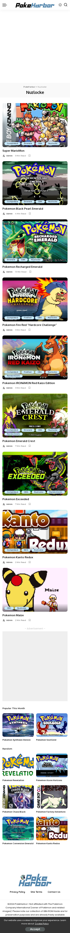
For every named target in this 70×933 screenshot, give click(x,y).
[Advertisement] (35, 46)
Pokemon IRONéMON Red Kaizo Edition (28, 383)
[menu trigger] (5, 5)
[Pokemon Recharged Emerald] (35, 241)
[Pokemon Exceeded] (35, 474)
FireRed (27, 318)
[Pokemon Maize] (35, 590)
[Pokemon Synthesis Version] (18, 725)
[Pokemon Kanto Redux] (35, 532)
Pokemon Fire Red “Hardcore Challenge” (29, 325)
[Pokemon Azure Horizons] (52, 765)
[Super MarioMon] (35, 125)
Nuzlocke (52, 143)
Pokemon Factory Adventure (50, 811)
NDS (26, 550)
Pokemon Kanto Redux (17, 557)
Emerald (28, 143)
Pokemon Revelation (13, 780)
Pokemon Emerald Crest (18, 441)
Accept (35, 929)
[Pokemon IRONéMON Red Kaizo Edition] (35, 357)
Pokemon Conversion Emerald (18, 843)
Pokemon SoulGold (46, 739)
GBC (9, 608)
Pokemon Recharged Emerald (22, 266)
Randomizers (13, 376)
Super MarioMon (13, 150)
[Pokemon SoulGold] (52, 725)
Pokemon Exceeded (15, 499)
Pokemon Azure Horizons (49, 780)
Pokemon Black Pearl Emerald (22, 208)
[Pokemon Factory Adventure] (52, 797)
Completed (12, 143)
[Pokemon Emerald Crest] (35, 415)
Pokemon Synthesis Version (16, 739)
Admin (9, 156)
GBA (40, 143)
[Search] (66, 5)
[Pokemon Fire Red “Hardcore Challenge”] (35, 299)
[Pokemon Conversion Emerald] (18, 828)
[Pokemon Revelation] (18, 765)
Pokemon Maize (13, 615)
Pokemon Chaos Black (14, 811)
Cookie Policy (42, 923)
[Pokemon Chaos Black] (18, 797)
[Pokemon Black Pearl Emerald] (35, 183)
